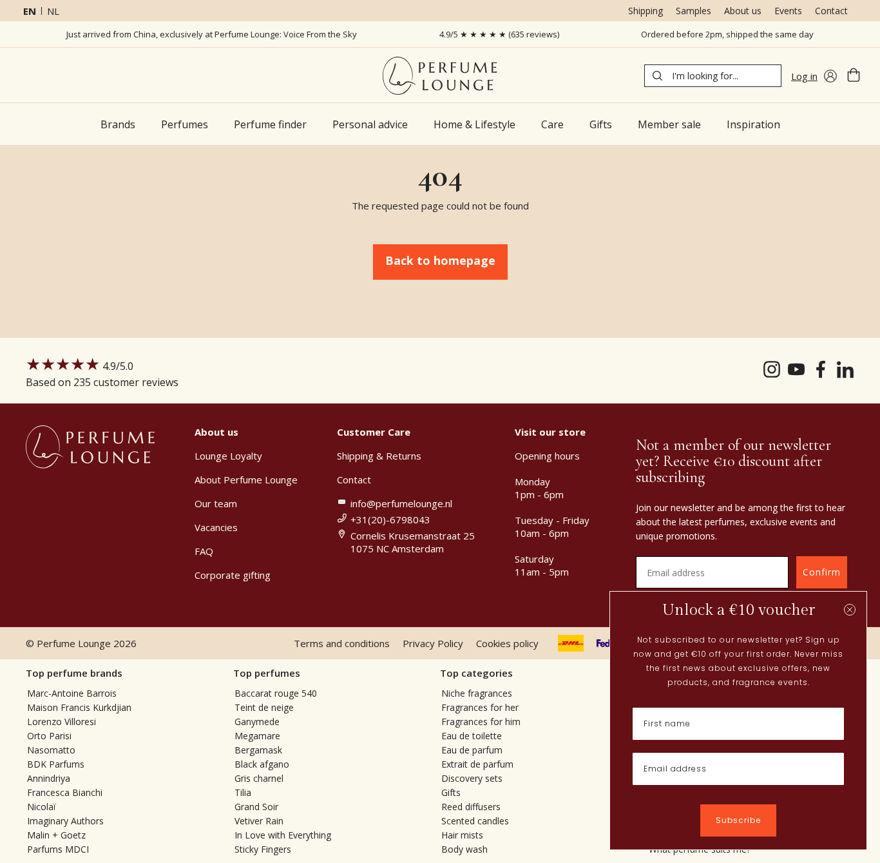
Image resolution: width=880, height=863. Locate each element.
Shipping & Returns (379, 455)
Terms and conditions (342, 643)
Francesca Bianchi (64, 792)
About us (742, 11)
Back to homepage (440, 260)
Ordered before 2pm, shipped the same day (727, 34)
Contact (831, 11)
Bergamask (258, 750)
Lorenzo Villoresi (61, 721)
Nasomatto (51, 750)
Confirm (822, 572)
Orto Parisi (49, 736)
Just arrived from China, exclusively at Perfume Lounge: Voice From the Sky (211, 34)
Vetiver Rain (258, 821)
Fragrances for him (481, 721)
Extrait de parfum (477, 764)
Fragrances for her (480, 707)
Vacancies (216, 527)
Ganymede (257, 721)
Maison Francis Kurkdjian (79, 707)
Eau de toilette (471, 736)
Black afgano (261, 764)
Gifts (451, 792)
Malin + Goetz (56, 835)
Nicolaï (41, 806)
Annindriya (48, 778)
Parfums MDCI (58, 849)
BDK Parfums (55, 764)
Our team (216, 503)
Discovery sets (471, 778)
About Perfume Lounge (246, 479)
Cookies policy (507, 643)
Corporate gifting (233, 574)
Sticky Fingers (262, 849)
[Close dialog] (850, 610)
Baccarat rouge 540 (275, 693)
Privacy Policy (433, 643)
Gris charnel (258, 778)
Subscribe (738, 820)
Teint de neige (264, 707)
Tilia (242, 792)
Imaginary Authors (65, 821)
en (29, 11)
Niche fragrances (476, 693)
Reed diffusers (471, 806)
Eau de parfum (471, 750)
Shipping (645, 11)
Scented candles (475, 821)
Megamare (257, 736)
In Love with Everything (282, 835)
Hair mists (462, 835)
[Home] (440, 76)
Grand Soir (256, 806)
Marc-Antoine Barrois (72, 693)
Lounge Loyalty (228, 455)
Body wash (464, 849)
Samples (693, 11)
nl (53, 11)
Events (788, 11)
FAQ (204, 551)
